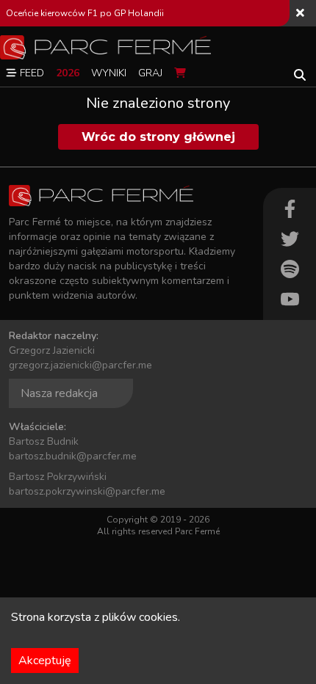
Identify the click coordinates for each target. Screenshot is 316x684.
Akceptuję (44, 660)
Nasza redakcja (59, 393)
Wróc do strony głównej (158, 137)
